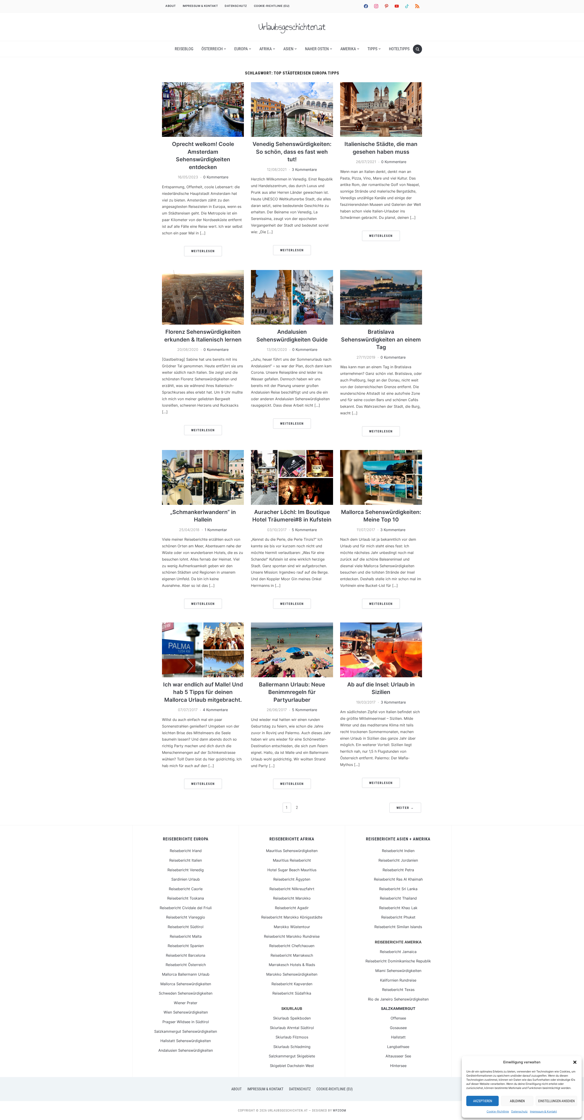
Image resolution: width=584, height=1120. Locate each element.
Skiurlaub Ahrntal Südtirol (292, 1027)
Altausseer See (398, 1056)
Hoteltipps (399, 48)
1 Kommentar (216, 529)
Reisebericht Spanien (186, 945)
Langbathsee (398, 1046)
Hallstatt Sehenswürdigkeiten (185, 1040)
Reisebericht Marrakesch (292, 955)
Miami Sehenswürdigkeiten (398, 970)
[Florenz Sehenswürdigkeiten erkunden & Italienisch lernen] (203, 272)
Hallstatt (398, 1037)
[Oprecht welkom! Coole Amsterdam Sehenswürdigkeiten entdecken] (203, 85)
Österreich (212, 48)
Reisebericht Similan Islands (398, 926)
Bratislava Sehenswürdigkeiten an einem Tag (381, 339)
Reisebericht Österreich (186, 964)
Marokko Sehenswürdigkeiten (291, 974)
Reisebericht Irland (186, 850)
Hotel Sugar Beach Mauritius (291, 870)
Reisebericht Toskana (185, 898)
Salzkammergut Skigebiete (292, 1056)
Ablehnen (517, 1101)
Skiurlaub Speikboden (292, 1018)
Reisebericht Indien (398, 850)
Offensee (398, 1018)
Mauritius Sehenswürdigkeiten (292, 850)
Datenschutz (519, 1111)
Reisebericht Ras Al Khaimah (398, 879)
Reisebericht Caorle (186, 889)
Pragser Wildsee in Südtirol (185, 1021)
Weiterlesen (203, 251)
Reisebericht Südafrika (291, 993)
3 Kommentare (304, 169)
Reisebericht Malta (186, 936)
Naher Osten (317, 48)
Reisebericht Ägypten (291, 879)
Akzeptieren (482, 1101)
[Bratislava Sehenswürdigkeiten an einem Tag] (381, 272)
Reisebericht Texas (398, 989)
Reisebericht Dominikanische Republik (398, 961)
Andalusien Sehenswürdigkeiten (185, 1050)
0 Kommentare (215, 177)
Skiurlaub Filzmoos (292, 1037)
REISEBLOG (184, 48)
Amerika (348, 48)
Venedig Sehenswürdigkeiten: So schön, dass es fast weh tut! (292, 152)
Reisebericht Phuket (398, 917)
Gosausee (398, 1027)
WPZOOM (339, 1110)
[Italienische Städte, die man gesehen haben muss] (381, 85)
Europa (241, 48)
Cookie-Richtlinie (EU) (272, 6)
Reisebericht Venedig (185, 870)
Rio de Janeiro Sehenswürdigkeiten (398, 999)
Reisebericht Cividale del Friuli (186, 908)
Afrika (265, 48)
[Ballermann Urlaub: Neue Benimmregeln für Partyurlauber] (292, 625)
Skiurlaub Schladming (291, 1046)
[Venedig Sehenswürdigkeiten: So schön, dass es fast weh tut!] (292, 85)
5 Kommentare (304, 529)
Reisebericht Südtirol (185, 926)
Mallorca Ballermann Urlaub (185, 974)
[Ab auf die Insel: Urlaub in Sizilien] (381, 625)
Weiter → (405, 808)
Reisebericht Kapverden (291, 984)
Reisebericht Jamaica (398, 951)
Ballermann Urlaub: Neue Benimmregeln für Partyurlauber (292, 692)
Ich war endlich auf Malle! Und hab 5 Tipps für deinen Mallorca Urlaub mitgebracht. (203, 692)
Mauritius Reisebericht (292, 860)
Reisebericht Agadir (292, 908)
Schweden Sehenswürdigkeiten (185, 993)
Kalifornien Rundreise (398, 980)
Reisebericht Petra (398, 870)
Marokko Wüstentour (292, 926)
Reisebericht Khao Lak (398, 908)
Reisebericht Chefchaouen (291, 945)
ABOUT (170, 6)
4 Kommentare (215, 709)
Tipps (372, 48)
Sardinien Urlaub (185, 879)
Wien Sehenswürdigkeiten (186, 1012)
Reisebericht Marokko (292, 898)
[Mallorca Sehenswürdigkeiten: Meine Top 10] (381, 452)
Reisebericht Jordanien (398, 860)
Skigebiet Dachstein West (292, 1065)
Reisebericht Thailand (398, 898)
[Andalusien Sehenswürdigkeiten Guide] (292, 272)
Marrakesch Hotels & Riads (292, 964)
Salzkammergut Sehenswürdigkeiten (185, 1031)
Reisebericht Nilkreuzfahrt (291, 889)
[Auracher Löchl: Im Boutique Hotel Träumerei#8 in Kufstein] (292, 452)
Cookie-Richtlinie (498, 1111)
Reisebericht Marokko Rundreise (292, 936)
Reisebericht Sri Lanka (398, 889)
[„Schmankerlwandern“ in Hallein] (203, 452)
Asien (288, 48)
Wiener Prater (185, 1003)
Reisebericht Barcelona (185, 955)
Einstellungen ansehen (556, 1101)
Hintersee (398, 1065)
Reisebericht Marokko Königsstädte (291, 917)
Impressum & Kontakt (543, 1111)
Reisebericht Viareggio (185, 917)
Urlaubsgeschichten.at (292, 26)
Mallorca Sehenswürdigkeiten (185, 984)
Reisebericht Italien (185, 860)
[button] (575, 1062)
